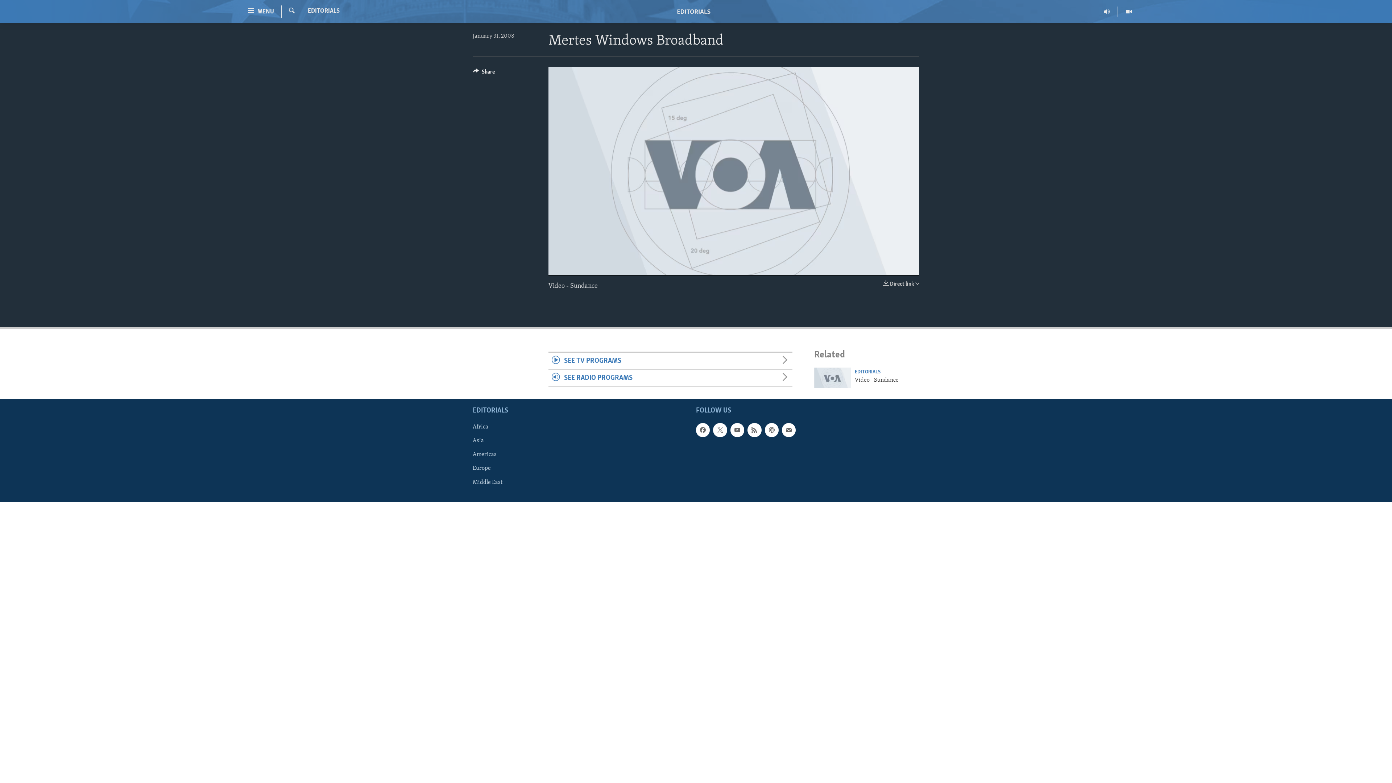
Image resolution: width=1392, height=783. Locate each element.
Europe (482, 468)
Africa (480, 427)
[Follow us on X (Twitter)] (720, 430)
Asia (478, 441)
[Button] (484, 73)
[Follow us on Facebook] (703, 430)
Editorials (324, 11)
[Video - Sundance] (832, 378)
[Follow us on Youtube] (737, 430)
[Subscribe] (789, 430)
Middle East (487, 482)
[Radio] (1107, 12)
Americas (485, 454)
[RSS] (754, 430)
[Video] (1129, 12)
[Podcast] (772, 430)
